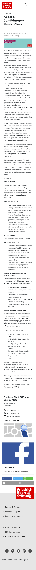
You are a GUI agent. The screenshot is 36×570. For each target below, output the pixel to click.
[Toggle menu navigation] (31, 4)
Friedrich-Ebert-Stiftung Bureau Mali (16, 398)
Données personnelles (14, 516)
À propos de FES (12, 527)
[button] (7, 478)
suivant (25, 471)
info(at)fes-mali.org (13, 326)
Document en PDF (10, 387)
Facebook (9, 467)
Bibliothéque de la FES (15, 536)
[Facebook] (18, 453)
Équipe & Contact (12, 507)
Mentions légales (12, 511)
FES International (12, 532)
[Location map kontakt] (18, 430)
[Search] (25, 4)
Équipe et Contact (10, 421)
